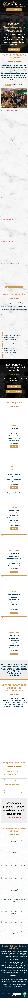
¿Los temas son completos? (11, 777)
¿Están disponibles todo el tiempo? (13, 792)
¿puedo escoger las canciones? (12, 790)
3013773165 (14, 817)
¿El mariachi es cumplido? (10, 774)
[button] (14, 771)
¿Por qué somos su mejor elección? (13, 780)
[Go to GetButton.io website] (25, 996)
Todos (8, 84)
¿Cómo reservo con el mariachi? (12, 787)
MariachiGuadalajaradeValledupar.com (11, 993)
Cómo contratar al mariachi (11, 771)
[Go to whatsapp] (24, 994)
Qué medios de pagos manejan (12, 784)
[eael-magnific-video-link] (14, 98)
